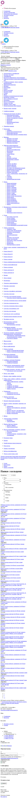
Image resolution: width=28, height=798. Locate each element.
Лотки (8, 161)
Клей (8, 155)
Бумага (5, 89)
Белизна (6, 288)
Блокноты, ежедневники (13, 116)
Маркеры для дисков (12, 138)
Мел (8, 236)
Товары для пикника (9, 448)
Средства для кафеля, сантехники (13, 291)
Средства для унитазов (10, 311)
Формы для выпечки (12, 413)
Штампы (6, 86)
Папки (5, 182)
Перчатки (9, 384)
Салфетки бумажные (12, 362)
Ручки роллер (10, 222)
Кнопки (9, 156)
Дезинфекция (7, 76)
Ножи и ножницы (11, 166)
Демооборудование (9, 126)
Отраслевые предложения (11, 14)
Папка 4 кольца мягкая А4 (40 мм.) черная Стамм (14, 548)
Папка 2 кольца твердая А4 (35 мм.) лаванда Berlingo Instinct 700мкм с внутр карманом (12, 637)
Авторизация (8, 48)
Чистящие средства (9, 319)
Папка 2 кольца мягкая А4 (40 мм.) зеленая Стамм (14, 672)
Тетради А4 (10, 123)
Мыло (5, 94)
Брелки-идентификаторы (13, 149)
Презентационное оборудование (12, 105)
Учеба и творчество (9, 227)
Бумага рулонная (8, 267)
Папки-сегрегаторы (12, 201)
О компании (7, 11)
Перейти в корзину (6, 65)
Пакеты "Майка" (11, 425)
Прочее (6, 440)
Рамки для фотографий (13, 170)
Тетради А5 (10, 241)
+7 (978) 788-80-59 (8, 735)
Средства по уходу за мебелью (12, 313)
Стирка (6, 93)
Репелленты (7, 445)
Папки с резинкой (11, 191)
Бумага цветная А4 (9, 272)
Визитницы (10, 151)
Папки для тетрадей (12, 239)
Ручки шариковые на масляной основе (17, 225)
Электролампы (11, 421)
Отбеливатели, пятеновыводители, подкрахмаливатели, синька (16, 336)
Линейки (9, 209)
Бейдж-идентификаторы (10, 451)
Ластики (9, 208)
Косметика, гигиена (9, 97)
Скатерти (9, 432)
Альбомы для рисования (13, 232)
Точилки (9, 211)
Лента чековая (7, 278)
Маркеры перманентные (13, 141)
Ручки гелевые (11, 218)
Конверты (9, 120)
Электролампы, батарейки (11, 418)
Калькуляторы (10, 154)
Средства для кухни (9, 294)
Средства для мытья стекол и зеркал (13, 306)
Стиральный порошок (13, 330)
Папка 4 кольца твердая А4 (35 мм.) (10, 526)
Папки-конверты (11, 198)
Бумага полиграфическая (10, 264)
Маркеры (6, 137)
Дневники (9, 233)
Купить (3, 527)
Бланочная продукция (13, 115)
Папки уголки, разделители (14, 196)
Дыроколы (9, 152)
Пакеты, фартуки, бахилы (10, 424)
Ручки (5, 215)
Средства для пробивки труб (11, 308)
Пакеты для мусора (9, 396)
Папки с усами (11, 193)
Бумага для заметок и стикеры (15, 118)
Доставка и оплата (9, 15)
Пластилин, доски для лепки (14, 240)
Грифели (9, 130)
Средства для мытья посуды (11, 303)
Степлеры (9, 177)
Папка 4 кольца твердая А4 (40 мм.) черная (12, 532)
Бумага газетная (8, 259)
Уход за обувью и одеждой (11, 98)
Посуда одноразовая (9, 101)
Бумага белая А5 (8, 256)
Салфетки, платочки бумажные (12, 360)
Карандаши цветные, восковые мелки (17, 134)
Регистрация (12, 8)
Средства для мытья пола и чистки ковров (15, 300)
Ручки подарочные (12, 221)
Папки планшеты (11, 184)
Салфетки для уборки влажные (15, 387)
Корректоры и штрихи (13, 159)
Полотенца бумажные (9, 354)
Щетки (5, 416)
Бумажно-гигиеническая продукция (13, 96)
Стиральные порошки (9, 327)
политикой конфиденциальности (9, 758)
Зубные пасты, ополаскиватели (15, 366)
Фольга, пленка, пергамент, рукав (16, 412)
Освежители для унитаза (13, 394)
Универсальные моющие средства (13, 316)
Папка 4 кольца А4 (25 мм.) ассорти (10, 581)
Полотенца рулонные (12, 357)
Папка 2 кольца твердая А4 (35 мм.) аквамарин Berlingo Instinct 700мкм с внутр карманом (13, 646)
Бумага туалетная (8, 349)
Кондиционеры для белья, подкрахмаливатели (11, 322)
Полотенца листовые (12, 356)
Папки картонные (11, 183)
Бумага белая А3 (8, 251)
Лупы (8, 162)
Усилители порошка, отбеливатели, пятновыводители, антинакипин (13, 333)
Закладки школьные (12, 234)
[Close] (1, 752)
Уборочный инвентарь (10, 84)
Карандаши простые (12, 133)
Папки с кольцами (12, 189)
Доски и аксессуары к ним (11, 453)
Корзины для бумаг (12, 158)
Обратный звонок (14, 27)
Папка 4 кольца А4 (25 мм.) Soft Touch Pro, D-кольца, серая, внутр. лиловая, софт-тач (13, 598)
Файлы (9, 204)
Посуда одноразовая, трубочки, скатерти (14, 429)
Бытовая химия (8, 91)
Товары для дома (8, 103)
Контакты (6, 18)
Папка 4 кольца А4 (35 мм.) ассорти (10, 574)
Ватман (6, 275)
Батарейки (9, 420)
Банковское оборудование (14, 147)
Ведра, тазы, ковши (9, 373)
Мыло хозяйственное (9, 346)
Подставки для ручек (12, 216)
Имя (2, 753)
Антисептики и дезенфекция (11, 73)
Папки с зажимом (11, 187)
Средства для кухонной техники (12, 296)
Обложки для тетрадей (13, 237)
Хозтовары (6, 100)
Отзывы (6, 16)
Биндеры (9, 148)
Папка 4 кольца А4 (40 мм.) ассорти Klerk (12, 568)
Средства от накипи (12, 338)
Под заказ (3, 512)
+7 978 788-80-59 (5, 52)
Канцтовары (7, 87)
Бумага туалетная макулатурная (15, 350)
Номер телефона (5, 755)
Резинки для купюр (12, 172)
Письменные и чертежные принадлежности (15, 207)
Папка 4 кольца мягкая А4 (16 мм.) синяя (11, 562)
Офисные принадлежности (11, 145)
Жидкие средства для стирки (14, 328)
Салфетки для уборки (12, 386)
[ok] (2, 24)
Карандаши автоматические (14, 131)
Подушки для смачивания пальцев (16, 168)
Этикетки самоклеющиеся (11, 283)
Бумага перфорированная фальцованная (14, 262)
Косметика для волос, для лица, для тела (14, 369)
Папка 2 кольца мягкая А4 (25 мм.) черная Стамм (14, 680)
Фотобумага (7, 280)
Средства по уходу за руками (14, 371)
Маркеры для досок (12, 140)
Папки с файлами (11, 194)
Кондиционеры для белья (13, 324)
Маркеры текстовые (12, 142)
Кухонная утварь (8, 438)
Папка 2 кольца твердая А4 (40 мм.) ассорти (12, 620)
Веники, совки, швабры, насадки (12, 376)
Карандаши (7, 129)
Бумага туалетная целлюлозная (15, 351)
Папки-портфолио (12, 200)
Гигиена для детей (8, 75)
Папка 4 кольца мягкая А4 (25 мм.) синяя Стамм (13, 556)
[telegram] (6, 24)
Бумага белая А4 (8, 254)
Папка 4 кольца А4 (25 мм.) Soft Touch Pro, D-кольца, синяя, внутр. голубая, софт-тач (13, 589)
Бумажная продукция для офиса (12, 113)
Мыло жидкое (7, 341)
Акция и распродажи (9, 12)
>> (4, 697)
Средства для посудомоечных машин (17, 298)
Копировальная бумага (13, 122)
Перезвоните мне (5, 759)
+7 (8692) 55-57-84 (8, 738)
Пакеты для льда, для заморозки (15, 410)
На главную (4, 796)
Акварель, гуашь (11, 229)
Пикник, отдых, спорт (10, 104)
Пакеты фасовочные (12, 427)
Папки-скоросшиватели (13, 203)
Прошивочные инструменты (14, 169)
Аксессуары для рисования (14, 230)
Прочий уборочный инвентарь (12, 400)
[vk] (1, 24)
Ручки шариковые (11, 223)
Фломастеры (10, 243)
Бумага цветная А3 (9, 270)
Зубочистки (10, 406)
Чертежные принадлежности (14, 212)
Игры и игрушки (8, 90)
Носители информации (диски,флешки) (14, 77)
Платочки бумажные (12, 361)
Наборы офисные (11, 165)
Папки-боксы (10, 197)
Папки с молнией (11, 190)
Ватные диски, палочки (10, 108)
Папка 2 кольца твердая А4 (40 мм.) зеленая (12, 614)
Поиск (17, 59)
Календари (10, 119)
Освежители (7, 391)
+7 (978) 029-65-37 (8, 737)
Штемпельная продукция (13, 179)
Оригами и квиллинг (9, 286)
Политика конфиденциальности (9, 710)
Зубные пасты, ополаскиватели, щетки (14, 365)
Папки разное (10, 186)
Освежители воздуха (12, 392)
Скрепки (9, 176)
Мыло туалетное (8, 343)
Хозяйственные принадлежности (12, 443)
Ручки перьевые (11, 219)
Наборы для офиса (12, 163)
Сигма (5, 463)
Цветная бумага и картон (13, 244)
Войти (7, 8)
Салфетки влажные (9, 111)
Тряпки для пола (11, 388)
